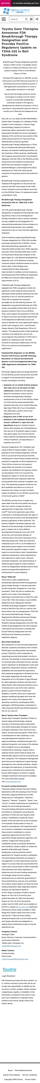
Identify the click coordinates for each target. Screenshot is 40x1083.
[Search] (26, 19)
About (10, 1070)
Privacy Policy (30, 1079)
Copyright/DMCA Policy (13, 1079)
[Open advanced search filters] (31, 19)
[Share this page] (36, 19)
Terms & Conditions (29, 1075)
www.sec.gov (23, 907)
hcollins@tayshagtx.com (11, 946)
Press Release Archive (23, 1070)
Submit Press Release (11, 1075)
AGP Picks (5, 3)
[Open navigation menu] (4, 19)
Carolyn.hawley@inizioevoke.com (15, 959)
